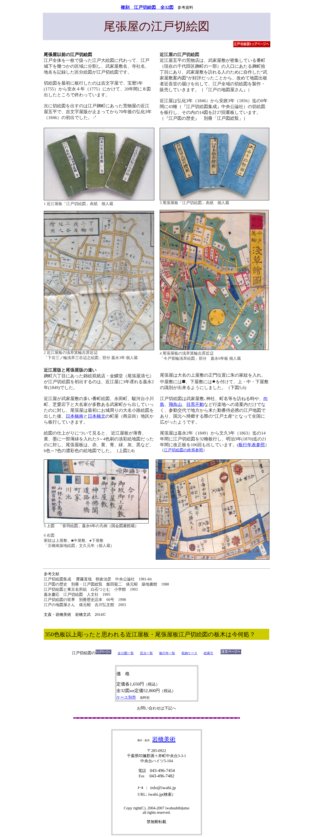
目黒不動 (195, 404)
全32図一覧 (126, 653)
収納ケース (189, 653)
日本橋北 (96, 416)
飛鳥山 (175, 404)
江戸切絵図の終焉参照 (183, 450)
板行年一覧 (167, 653)
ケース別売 (126, 697)
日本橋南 (74, 416)
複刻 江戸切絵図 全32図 (147, 7)
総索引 (208, 653)
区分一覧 (146, 653)
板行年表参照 (251, 444)
